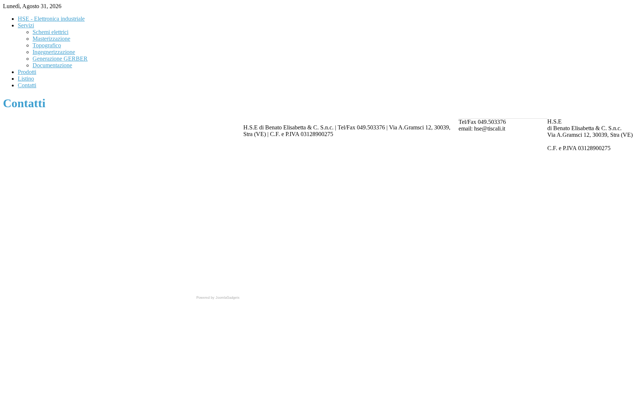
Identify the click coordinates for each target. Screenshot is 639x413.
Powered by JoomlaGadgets (218, 297)
